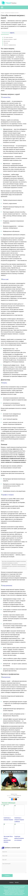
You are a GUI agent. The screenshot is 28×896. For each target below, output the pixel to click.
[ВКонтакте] (12, 799)
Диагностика (6, 41)
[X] (16, 799)
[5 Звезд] (12, 795)
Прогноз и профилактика (9, 45)
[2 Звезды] (8, 795)
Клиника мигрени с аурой (9, 39)
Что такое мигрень (7, 37)
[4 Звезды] (11, 795)
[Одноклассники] (14, 799)
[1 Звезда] (7, 795)
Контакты (11, 882)
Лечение (5, 43)
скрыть (12, 33)
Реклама (17, 882)
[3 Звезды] (10, 795)
